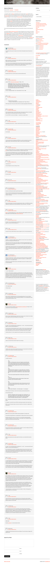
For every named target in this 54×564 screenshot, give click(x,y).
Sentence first (38, 133)
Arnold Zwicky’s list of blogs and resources (42, 140)
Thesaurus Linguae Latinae (40, 171)
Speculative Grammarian (39, 255)
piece (12, 31)
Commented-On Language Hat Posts (41, 52)
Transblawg (37, 108)
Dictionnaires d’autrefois (39, 179)
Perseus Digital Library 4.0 (39, 196)
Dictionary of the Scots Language (40, 161)
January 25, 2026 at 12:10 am (12, 220)
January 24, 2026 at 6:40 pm (12, 121)
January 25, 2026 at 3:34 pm (12, 506)
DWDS (37, 165)
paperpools (37, 111)
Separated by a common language (41, 135)
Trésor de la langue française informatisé (41, 173)
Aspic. (37, 30)
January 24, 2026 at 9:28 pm (12, 172)
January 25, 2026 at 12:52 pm (12, 444)
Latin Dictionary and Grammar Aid (40, 170)
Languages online (38, 253)
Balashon (37, 134)
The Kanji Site (38, 242)
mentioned (9, 522)
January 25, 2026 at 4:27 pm (12, 529)
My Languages (38, 55)
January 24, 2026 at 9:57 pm (12, 189)
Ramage (37, 265)
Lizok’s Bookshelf (38, 112)
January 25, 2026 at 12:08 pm (12, 356)
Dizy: (36, 183)
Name (20, 548)
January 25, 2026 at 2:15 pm (12, 473)
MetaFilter (37, 103)
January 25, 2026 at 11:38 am (12, 338)
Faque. (37, 28)
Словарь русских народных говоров (41, 227)
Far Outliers (37, 110)
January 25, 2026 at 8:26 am (12, 284)
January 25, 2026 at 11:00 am (12, 314)
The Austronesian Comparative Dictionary (42, 246)
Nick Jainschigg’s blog (39, 263)
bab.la (37, 144)
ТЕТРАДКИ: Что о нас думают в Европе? (42, 115)
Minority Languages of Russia (40, 219)
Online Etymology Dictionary (40, 194)
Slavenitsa (37, 217)
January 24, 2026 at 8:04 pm (12, 129)
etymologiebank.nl (38, 167)
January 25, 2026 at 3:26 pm (12, 496)
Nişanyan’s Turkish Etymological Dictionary (42, 245)
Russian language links (39, 222)
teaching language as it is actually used (21, 306)
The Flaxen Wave (38, 114)
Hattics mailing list (38, 260)
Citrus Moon (37, 264)
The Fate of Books (38, 123)
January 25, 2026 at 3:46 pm (12, 519)
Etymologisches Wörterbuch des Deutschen (42, 164)
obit (6, 150)
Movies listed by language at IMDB (41, 252)
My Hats (37, 57)
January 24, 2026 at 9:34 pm (12, 180)
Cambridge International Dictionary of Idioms (42, 154)
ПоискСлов (37, 209)
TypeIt (37, 145)
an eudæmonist (38, 104)
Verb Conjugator (38, 192)
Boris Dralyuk (38, 119)
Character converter (38, 258)
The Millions (37, 124)
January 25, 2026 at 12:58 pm (12, 458)
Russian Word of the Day (39, 233)
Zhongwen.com (38, 241)
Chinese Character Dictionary (40, 240)
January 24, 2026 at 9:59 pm (12, 201)
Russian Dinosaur (38, 116)
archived (16, 31)
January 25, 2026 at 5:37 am (12, 255)
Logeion (37, 197)
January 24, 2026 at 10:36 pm (12, 210)
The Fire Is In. (38, 22)
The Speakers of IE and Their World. (41, 23)
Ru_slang (37, 220)
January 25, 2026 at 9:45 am (12, 294)
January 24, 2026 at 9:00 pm (12, 147)
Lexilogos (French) (38, 178)
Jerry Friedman (10, 355)
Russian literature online (39, 223)
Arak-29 (37, 191)
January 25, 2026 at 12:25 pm (12, 435)
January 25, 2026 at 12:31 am (12, 229)
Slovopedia (37, 205)
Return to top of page (7, 561)
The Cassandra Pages (39, 107)
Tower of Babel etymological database (41, 195)
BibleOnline (37, 152)
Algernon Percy (21, 35)
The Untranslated (38, 122)
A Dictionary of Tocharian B (40, 239)
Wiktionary (37, 143)
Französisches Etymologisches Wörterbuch (42, 180)
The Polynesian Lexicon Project (40, 247)
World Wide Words (38, 193)
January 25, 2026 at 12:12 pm (12, 411)
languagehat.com (7, 2)
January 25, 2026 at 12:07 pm (12, 347)
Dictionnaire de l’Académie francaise (41, 175)
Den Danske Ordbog (39, 168)
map (27, 13)
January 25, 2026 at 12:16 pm (12, 425)
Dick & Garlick (38, 129)
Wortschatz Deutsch (38, 163)
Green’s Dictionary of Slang (40, 142)
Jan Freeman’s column (41, 257)
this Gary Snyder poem (19, 213)
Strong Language (38, 136)
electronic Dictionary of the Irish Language (42, 186)
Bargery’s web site (38, 250)
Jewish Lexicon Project (39, 153)
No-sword (37, 106)
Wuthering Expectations (39, 118)
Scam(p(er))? (38, 31)
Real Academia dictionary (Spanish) (41, 181)
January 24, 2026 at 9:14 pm (12, 161)
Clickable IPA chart (38, 146)
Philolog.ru (37, 216)
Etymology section (19, 16)
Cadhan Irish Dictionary (39, 187)
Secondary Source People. (39, 29)
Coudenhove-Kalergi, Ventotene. (40, 25)
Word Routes (38, 132)
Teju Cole (44, 269)
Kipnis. (37, 33)
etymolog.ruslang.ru (38, 213)
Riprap (6, 212)
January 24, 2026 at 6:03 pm (12, 58)
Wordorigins (37, 147)
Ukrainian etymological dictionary (40, 236)
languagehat (11, 9)
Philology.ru (37, 215)
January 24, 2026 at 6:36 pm (12, 110)
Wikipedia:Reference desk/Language (41, 148)
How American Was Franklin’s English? (41, 24)
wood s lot (37, 102)
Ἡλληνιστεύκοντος (39, 131)
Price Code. (37, 27)
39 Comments (16, 9)
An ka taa (37, 248)
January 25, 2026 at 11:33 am (12, 323)
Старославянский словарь (40, 229)
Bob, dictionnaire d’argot (39, 174)
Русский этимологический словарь (41, 210)
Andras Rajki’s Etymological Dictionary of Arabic (42, 159)
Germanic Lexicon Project (39, 160)
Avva (36, 105)
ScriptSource (37, 151)
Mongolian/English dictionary (40, 243)
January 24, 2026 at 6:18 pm (12, 71)
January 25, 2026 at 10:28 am (12, 304)
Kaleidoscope (38, 100)
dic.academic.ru (38, 208)
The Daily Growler (38, 101)
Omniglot (37, 150)
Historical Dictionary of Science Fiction (41, 254)
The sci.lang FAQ (38, 149)
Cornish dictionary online (39, 190)
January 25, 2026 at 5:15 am (12, 237)
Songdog (37, 99)
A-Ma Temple (7, 15)
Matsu (11, 21)
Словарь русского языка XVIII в (40, 231)
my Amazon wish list (39, 65)
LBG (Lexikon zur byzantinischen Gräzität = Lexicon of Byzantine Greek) (42, 203)
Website (21, 553)
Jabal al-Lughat (38, 128)
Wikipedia (8, 33)
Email (20, 551)
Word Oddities (38, 256)
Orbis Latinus (38, 204)
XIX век (37, 117)
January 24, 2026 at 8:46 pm (12, 138)
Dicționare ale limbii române (40, 185)
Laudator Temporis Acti (39, 120)
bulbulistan (37, 130)
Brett (8, 268)
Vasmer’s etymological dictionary (40, 221)
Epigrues (37, 109)
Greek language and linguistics (40, 199)
